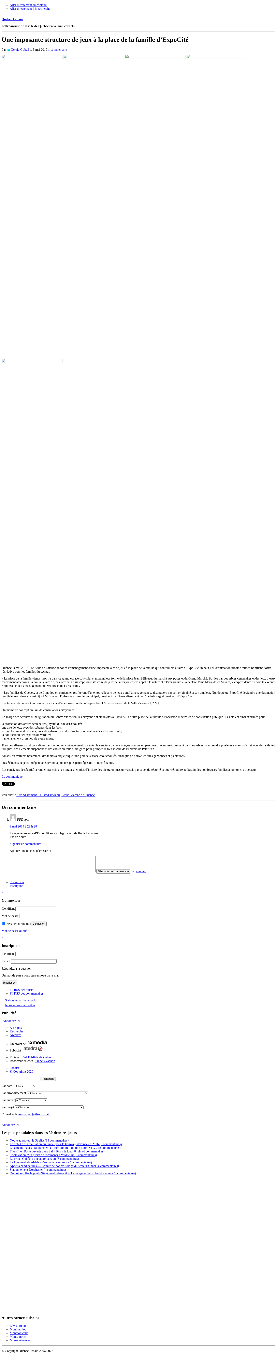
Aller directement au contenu (28, 5)
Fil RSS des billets (21, 990)
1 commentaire (57, 49)
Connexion (17, 882)
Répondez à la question (16, 968)
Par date (7, 1086)
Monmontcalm (19, 1333)
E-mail (6, 961)
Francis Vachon (45, 1061)
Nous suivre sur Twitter (20, 1005)
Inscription (16, 886)
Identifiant (8, 908)
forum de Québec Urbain (34, 1114)
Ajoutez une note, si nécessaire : (30, 850)
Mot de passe (10, 916)
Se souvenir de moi (18, 923)
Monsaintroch (18, 1336)
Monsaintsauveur (21, 1340)
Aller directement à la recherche (30, 8)
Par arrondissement (14, 1093)
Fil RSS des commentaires (26, 993)
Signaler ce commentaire (25, 844)
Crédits (14, 1068)
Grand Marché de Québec (78, 795)
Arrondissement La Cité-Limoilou (38, 795)
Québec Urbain (12, 19)
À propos (16, 1027)
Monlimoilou (18, 1329)
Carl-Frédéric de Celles (36, 1057)
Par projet (8, 1107)
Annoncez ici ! (12, 1021)
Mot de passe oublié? (15, 931)
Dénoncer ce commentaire (113, 871)
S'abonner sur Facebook (20, 1000)
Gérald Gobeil (20, 49)
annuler (141, 871)
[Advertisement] (18, 1246)
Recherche (16, 1031)
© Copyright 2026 (21, 1071)
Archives (15, 1035)
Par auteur (8, 1100)
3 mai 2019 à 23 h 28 (23, 826)
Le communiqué (12, 776)
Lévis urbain (18, 1325)
